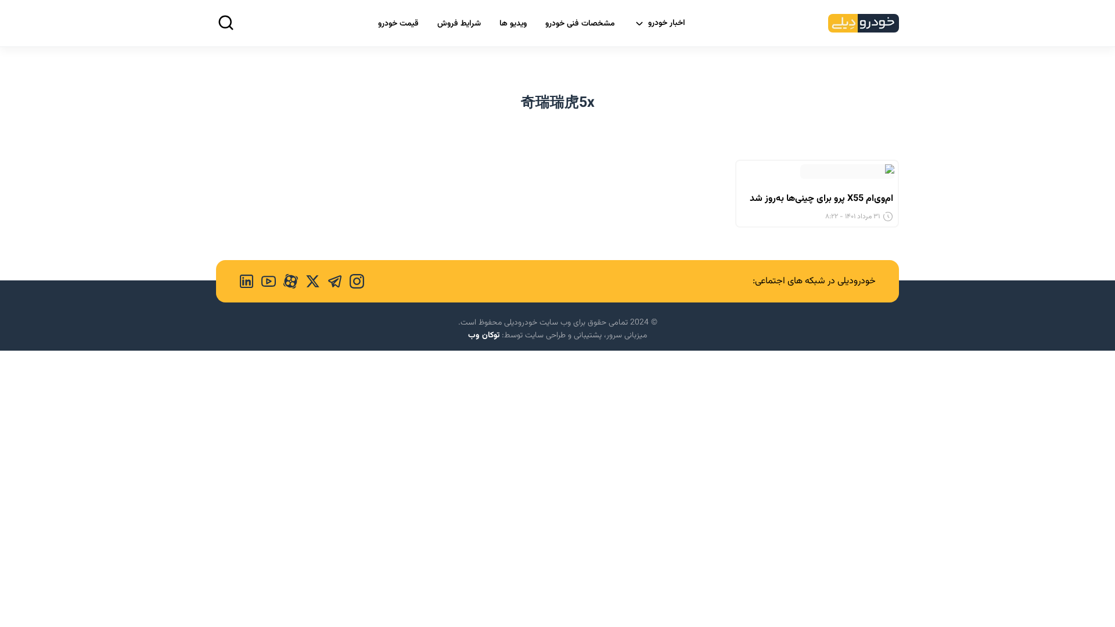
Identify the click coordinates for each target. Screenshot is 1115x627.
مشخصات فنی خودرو (580, 23)
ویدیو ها (513, 23)
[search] (226, 22)
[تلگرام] (331, 281)
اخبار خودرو (666, 23)
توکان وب (483, 335)
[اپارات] (287, 281)
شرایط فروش (459, 23)
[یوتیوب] (265, 281)
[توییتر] (309, 281)
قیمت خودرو (398, 23)
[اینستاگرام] (353, 281)
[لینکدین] (246, 281)
